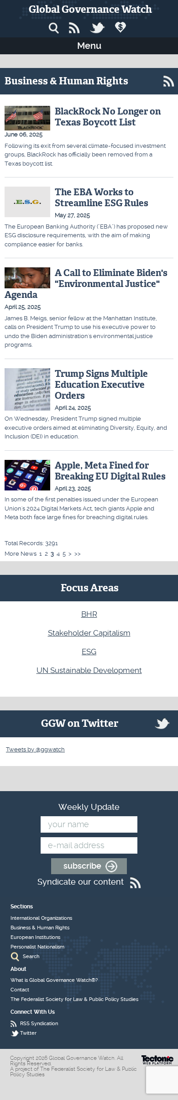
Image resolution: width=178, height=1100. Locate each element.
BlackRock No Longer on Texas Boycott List (108, 116)
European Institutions (35, 937)
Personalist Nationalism (37, 947)
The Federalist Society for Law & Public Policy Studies (74, 999)
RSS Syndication (39, 1024)
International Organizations (41, 918)
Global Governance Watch (90, 9)
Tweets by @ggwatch (35, 749)
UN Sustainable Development (89, 670)
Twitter (28, 1033)
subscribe (82, 866)
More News (21, 553)
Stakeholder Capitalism (89, 632)
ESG (89, 651)
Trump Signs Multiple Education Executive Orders (101, 384)
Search (31, 956)
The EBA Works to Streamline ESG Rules (101, 197)
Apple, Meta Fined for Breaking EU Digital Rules (110, 470)
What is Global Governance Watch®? (54, 980)
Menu (89, 45)
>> (77, 553)
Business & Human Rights (39, 928)
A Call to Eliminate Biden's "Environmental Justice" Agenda (86, 284)
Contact (19, 990)
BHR (89, 614)
